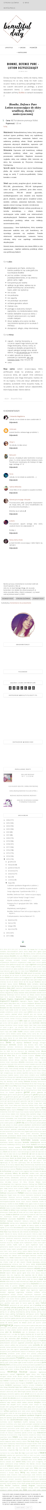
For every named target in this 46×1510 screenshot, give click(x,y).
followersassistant (5, 1090)
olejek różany (26, 1284)
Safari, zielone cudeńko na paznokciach (22, 888)
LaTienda (30, 1177)
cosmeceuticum (25, 1029)
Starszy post (38, 598)
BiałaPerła (3, 988)
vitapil (44, 1464)
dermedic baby (22, 1045)
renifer (15, 1376)
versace (8, 1462)
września (11, 871)
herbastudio (25, 1107)
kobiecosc (19, 1138)
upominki (3, 1457)
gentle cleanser (12, 1094)
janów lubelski (4, 1123)
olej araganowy (15, 1275)
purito (44, 1365)
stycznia (11, 929)
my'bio (21, 1242)
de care (15, 1038)
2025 (8, 823)
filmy (15, 1086)
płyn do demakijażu (13, 1332)
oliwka (2, 1286)
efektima (11, 1066)
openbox (24, 1288)
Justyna (12, 521)
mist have (43, 1229)
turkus (12, 1453)
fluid (5, 1088)
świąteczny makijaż (35, 1435)
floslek (44, 1086)
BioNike (22, 92)
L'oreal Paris (39, 1169)
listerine (2, 1186)
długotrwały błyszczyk (6, 1053)
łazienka (23, 1191)
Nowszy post (7, 598)
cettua (35, 1016)
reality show (42, 1369)
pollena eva (14, 1345)
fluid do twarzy (14, 1088)
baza (28, 980)
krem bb (10, 1152)
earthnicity (21, 1064)
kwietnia (11, 920)
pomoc (40, 1347)
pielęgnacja (6, 1325)
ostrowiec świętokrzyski (24, 1294)
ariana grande (41, 964)
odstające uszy (4, 1268)
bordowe (2, 1005)
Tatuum (43, 1439)
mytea (41, 1245)
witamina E (4, 1472)
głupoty (16, 1097)
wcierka (5, 1468)
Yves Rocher (5, 1485)
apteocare (13, 964)
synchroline (11, 1428)
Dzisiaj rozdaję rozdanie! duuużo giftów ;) (23, 791)
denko (8, 1042)
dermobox (10, 1047)
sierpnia (11, 874)
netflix (19, 1255)
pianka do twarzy (6, 1322)
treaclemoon (3, 1450)
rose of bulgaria (20, 1383)
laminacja (9, 1175)
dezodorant (3, 1049)
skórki (33, 1407)
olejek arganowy (16, 1277)
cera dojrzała (38, 1014)
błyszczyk (43, 1001)
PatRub (43, 1303)
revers (44, 1376)
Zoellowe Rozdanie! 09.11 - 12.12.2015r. (27, 775)
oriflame (37, 1292)
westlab (22, 1468)
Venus (40, 1459)
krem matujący (37, 1156)
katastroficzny (10, 1131)
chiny (1, 1018)
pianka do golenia (11, 1320)
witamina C (42, 1470)
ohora (29, 1273)
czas (41, 1034)
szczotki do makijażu (6, 1433)
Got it (29, 1507)
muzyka (16, 1242)
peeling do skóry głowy (14, 1310)
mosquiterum (26, 1238)
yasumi (38, 1483)
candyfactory (9, 1012)
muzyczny (10, 1242)
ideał (44, 1112)
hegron (2, 1105)
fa (26, 1079)
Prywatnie (20, 1358)
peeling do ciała (23, 1307)
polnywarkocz (23, 1345)
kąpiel (27, 1131)
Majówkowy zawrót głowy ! (16, 908)
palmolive (30, 1299)
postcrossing (42, 1349)
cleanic (26, 1025)
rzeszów (11, 1387)
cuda (10, 1031)
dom (38, 1053)
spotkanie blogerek (34, 1415)
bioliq (27, 992)
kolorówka (25, 1140)
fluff (1, 1088)
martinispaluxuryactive (7, 1201)
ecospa (44, 1064)
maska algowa (28, 1204)
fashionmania (42, 1081)
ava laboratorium (8, 969)
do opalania (17, 1053)
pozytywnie (3, 1351)
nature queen (4, 1253)
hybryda (26, 1112)
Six (40, 1404)
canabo (2, 1012)
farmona (27, 1081)
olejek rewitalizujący (15, 1284)
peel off (32, 1305)
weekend (11, 1468)
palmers (23, 1299)
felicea (8, 1084)
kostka (11, 1149)
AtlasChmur (28, 966)
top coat (19, 1448)
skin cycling (10, 1407)
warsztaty (36, 1466)
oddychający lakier (40, 1266)
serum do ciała (35, 1394)
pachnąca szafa (16, 1296)
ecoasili (27, 1064)
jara (15, 1123)
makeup (3, 1193)
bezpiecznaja (37, 986)
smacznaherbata (22, 1409)
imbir (17, 1114)
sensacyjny (3, 1394)
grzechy (18, 1101)
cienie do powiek (36, 1021)
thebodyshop (11, 1443)
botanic (24, 1005)
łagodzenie (11, 1191)
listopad (7, 1186)
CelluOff (26, 1014)
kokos (39, 1138)
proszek (44, 1356)
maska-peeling (24, 1214)
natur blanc (4, 1251)
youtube (43, 1483)
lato (35, 1177)
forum (35, 1090)
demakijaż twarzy (27, 1040)
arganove (32, 964)
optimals (43, 1288)
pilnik (9, 1328)
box (8, 1008)
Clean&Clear (8, 1025)
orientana (29, 1292)
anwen (29, 962)
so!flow (6, 1411)
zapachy (43, 1487)
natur (44, 1249)
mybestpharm (28, 1242)
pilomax (14, 1328)
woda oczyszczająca (24, 1475)
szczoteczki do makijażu (38, 1430)
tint (1, 1446)
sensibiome (10, 1394)
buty (34, 1010)
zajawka (11, 1488)
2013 (8, 859)
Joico (26, 1127)
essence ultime (19, 1075)
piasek (44, 1322)
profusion (3, 1356)
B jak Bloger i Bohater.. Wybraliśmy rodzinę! (23, 786)
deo (14, 1042)
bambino (43, 975)
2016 (8, 850)
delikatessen (42, 1038)
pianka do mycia (40, 1320)
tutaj (5, 126)
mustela (43, 1240)
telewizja (19, 1441)
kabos (1, 1129)
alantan (33, 954)
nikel (44, 1255)
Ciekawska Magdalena (17, 416)
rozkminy (25, 1385)
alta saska (20, 956)
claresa (2, 1025)
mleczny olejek (37, 1234)
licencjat (15, 1182)
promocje (15, 1356)
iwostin (12, 1120)
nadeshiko (24, 1247)
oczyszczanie (41, 1264)
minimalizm (12, 1229)
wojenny (23, 1477)
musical (37, 1240)
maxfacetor (42, 1217)
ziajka (29, 1490)
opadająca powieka (32, 1286)
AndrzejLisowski (41, 958)
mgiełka (6, 1225)
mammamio (29, 1195)
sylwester (43, 1426)
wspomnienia (27, 1479)
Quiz (44, 1367)
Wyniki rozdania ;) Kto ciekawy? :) (19, 900)
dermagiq (35, 1042)
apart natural (36, 962)
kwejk (1, 1169)
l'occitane (25, 1169)
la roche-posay (5, 1171)
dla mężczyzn (19, 1051)
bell (13, 986)
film (6, 1086)
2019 (8, 841)
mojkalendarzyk (22, 1236)
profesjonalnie (42, 1353)
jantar (11, 1123)
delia (36, 1038)
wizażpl (11, 1472)
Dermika (3, 1047)
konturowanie (42, 1144)
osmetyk (13, 1294)
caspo (25, 1012)
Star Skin (6, 1420)
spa (28, 1413)
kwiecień (13, 1169)
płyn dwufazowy (10, 1338)
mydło (15, 1245)
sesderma (3, 1402)
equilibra (25, 1073)
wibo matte (42, 1468)
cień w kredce (23, 1023)
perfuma (30, 1316)
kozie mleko (22, 1149)
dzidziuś (2, 1062)
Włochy (17, 1472)
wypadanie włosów (40, 1481)
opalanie (2, 1288)
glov (45, 1094)
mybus (35, 1242)
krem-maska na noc (39, 1162)
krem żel (29, 1162)
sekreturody (9, 1391)
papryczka (34, 1301)
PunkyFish (30, 1362)
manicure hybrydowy (23, 1197)
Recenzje (23, 1371)
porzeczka (3, 1349)
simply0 (36, 1404)
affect (35, 951)
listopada (11, 865)
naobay (9, 1249)
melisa (17, 1223)
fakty (1, 1081)
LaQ (41, 1175)
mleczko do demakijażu (31, 1232)
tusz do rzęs (20, 1453)
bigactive (2, 990)
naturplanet (13, 1253)
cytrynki (2, 1034)
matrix (29, 1217)
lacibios (21, 1171)
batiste (24, 980)
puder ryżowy (9, 1362)
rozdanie (8, 1385)
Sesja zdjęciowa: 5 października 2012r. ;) (22, 891)
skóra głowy (27, 1407)
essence (10, 1075)
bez (31, 986)
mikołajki (32, 1227)
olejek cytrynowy (27, 1277)
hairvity (43, 1101)
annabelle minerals (20, 960)
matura (35, 1217)
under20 (43, 1455)
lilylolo (44, 1182)
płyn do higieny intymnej (23, 1334)
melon (30, 1223)
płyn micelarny (22, 1338)
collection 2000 (23, 1027)
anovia (44, 960)
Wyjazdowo (26, 1481)
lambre (32, 1173)
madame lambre (37, 1191)
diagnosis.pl (36, 1049)
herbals (2, 1107)
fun (7, 1092)
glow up (2, 1097)
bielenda (35, 988)
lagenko (26, 1171)
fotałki (39, 1090)
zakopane (24, 1488)
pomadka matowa (5, 1347)
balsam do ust (9, 975)
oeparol (8, 1273)
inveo (15, 1118)
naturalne (43, 1251)
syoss (27, 1428)
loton (36, 1186)
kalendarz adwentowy (18, 1129)
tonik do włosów (5, 1448)
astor (23, 966)
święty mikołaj (23, 1437)
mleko (44, 1234)
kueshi (11, 1167)
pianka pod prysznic (34, 1322)
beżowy (44, 986)
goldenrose (37, 1097)
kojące (32, 1138)
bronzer (40, 1008)
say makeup (15, 1389)
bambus (2, 977)
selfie (15, 1391)
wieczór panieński (5, 1470)
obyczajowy (36, 1262)
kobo (23, 1138)
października (13, 868)
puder (38, 1360)
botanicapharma (41, 1005)
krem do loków (8, 1154)
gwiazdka (24, 1101)
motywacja (39, 1238)
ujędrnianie (19, 1455)
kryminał (38, 1165)
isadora (29, 1118)
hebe (44, 1103)
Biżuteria (19, 997)
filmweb (10, 1086)
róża (1, 1387)
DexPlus (43, 1047)
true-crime (22, 1450)
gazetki (33, 1092)
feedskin (2, 1084)
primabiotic (11, 1353)
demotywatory (37, 1040)
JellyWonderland (37, 1125)
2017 (8, 847)
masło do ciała (34, 1214)
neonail (14, 1255)
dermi (36, 1045)
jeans (34, 1123)
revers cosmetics (5, 1378)
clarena (43, 1023)
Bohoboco (38, 1003)
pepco (1, 1316)
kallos (27, 1129)
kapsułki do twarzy (40, 1129)
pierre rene (34, 1325)
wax (1, 1468)
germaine (20, 1094)
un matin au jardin (33, 1455)
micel (11, 1227)
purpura (10, 1367)
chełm (44, 1016)
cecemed (14, 1014)
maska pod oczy (24, 1212)
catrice (30, 1012)
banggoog (26, 977)
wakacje (10, 1466)
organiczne (34, 1290)
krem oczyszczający (6, 1160)
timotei (44, 1443)
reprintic (26, 1376)
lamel (37, 1173)
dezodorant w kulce (14, 1049)
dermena (30, 1045)
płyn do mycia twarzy (24, 1336)
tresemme (11, 1450)
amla (19, 958)
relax (38, 1374)
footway (13, 1090)
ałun (30, 956)
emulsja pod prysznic (24, 1070)
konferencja (11, 1144)
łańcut (18, 1191)
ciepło (30, 1023)
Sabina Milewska (15, 487)
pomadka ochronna (17, 1347)
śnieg (19, 1435)
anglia (2, 960)
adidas (26, 951)
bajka (40, 971)
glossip (41, 1094)
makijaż (21, 1192)
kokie (35, 1138)
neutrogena (25, 1255)
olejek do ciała (37, 1277)
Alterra (25, 956)
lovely (5, 1188)
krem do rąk (26, 1154)
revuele (44, 1378)
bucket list (17, 1010)
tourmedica (34, 1448)
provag (2, 1358)
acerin (21, 951)
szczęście (27, 1430)
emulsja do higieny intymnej (28, 1068)
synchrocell (3, 1428)
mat (1, 1217)
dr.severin (31, 1055)
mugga (10, 1240)
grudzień (10, 1101)
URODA (22, 47)
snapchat (41, 1409)
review (13, 1378)
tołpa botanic (16, 1446)
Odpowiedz (13, 422)
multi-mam (20, 1240)
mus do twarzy (30, 1240)
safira (25, 1387)
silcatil (19, 1404)
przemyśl (43, 1358)
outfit (44, 1294)
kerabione (3, 1133)
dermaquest (4, 1045)
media (44, 1219)
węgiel (27, 1468)
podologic (29, 1341)
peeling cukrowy (10, 1307)
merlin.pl (36, 1223)
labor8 (17, 1171)
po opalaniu (33, 1338)
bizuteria (12, 997)
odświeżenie (22, 1268)
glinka (31, 1094)
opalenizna (9, 1288)
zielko (39, 1490)
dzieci (8, 1062)
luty (40, 1188)
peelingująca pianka (32, 1314)
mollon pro (35, 1236)
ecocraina (39, 1064)
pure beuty (13, 1365)
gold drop (22, 1097)
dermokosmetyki (29, 1047)
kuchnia (6, 1167)
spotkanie (23, 1415)
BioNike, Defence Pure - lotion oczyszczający (24, 894)
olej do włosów (37, 1275)
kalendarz (7, 1129)
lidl (21, 1182)
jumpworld (43, 1127)
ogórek (24, 1273)
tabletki (30, 1437)
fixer (35, 1086)
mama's (22, 1195)
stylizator (3, 1424)
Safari (21, 1387)
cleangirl (20, 1025)
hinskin (26, 1110)
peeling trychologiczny (17, 1314)
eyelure (23, 1079)
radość (11, 1369)
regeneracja (42, 1372)
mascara (28, 1201)
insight (17, 1116)
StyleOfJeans (18, 1422)
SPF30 (44, 1413)
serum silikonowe (27, 1400)
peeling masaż (41, 1312)
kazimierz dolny (20, 1131)
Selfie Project (22, 1391)
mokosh (29, 1236)
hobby (44, 1110)
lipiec (36, 1184)
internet (2, 1118)
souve (19, 1413)
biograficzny (9, 992)
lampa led (25, 1175)
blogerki (3, 999)
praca (9, 1351)
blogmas (10, 999)
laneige (31, 1175)
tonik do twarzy (40, 1446)
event (14, 1077)
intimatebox (9, 1118)
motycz (33, 1238)
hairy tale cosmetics (7, 1103)
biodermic (35, 990)
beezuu (9, 986)
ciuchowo (36, 1023)
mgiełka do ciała (15, 1225)
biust (6, 997)
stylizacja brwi (41, 1422)
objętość (22, 1262)
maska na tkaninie (33, 1208)
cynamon (38, 1031)
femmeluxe (25, 1084)
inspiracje (36, 1116)
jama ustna (42, 1120)
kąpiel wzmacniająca (35, 1131)
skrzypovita (39, 1407)
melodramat (24, 1223)
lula (31, 1188)
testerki (24, 1441)
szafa (31, 1428)
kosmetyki (40, 1147)
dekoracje (31, 1038)
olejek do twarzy (32, 1279)
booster (44, 1003)
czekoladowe (7, 1036)
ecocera (32, 1064)
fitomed (30, 1086)
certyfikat (30, 1016)
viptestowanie (9, 1464)
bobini (6, 1003)
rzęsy (17, 1387)
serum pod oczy (37, 1398)
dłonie (43, 1051)
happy (36, 1103)
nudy (32, 1260)
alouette (13, 956)
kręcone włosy (19, 1165)
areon (23, 964)
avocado (31, 969)
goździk (14, 1099)
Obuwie (28, 1262)
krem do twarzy (12, 1156)
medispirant (17, 1221)
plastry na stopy (5, 1330)
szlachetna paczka (20, 1433)
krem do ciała (36, 1152)
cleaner (15, 1025)
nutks (40, 1260)
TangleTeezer (4, 1439)
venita (35, 1459)
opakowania (42, 1286)
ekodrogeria (28, 1066)
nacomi (11, 1247)
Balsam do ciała (21, 973)
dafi (30, 1036)
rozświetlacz (39, 1385)
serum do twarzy (34, 1396)
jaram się (20, 1122)
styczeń (10, 1422)
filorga (24, 1086)
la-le (13, 1171)
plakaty (26, 1328)
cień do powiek (13, 1023)
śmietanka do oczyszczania (8, 1435)
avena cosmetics (19, 969)
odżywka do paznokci (18, 1270)
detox (37, 1047)
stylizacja (32, 1422)
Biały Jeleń (11, 988)
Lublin (26, 1188)
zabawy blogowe (28, 1485)
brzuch (2, 1010)
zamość (36, 1488)
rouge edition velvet (40, 1383)
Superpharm (9, 1426)
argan (27, 964)
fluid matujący (26, 1088)
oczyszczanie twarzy (8, 1266)
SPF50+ (2, 1415)
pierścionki (3, 1328)
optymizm (11, 1290)
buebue (24, 1010)
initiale (44, 1114)
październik (13, 1305)
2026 (8, 820)
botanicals (31, 1005)
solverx (28, 1411)
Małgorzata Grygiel (6, 1195)
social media (21, 1411)
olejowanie (35, 1283)
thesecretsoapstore (21, 1443)
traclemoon (42, 1448)
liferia (25, 1182)
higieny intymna (11, 1110)
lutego (10, 926)
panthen (15, 1301)
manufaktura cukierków (7, 1199)
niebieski (39, 1255)
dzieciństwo (14, 1062)
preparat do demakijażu (28, 1351)
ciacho (16, 1021)
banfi (21, 977)
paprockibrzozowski (25, 1301)
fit (27, 1086)
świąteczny (25, 1435)
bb (8, 982)
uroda (18, 1457)
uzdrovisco (24, 1459)
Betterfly (27, 986)
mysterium (34, 1245)
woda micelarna (12, 1475)
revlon (39, 1378)
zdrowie (15, 1490)
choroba (12, 1018)
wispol (36, 1470)
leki (35, 1180)
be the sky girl (29, 982)
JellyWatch (28, 1125)
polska (30, 1345)
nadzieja (30, 1247)
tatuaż (38, 1439)
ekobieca (21, 1066)
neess (34, 1253)
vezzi (13, 1462)
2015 (8, 853)
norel (38, 1258)
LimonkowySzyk (5, 1184)
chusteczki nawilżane (6, 1021)
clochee (43, 1025)
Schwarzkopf (36, 1389)
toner (22, 1446)
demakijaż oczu (15, 1040)
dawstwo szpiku (41, 1036)
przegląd (37, 1358)
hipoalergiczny (33, 1110)
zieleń (34, 1490)
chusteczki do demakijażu (38, 1018)
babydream (34, 971)
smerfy (29, 1409)
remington (3, 1376)
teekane (2, 1441)
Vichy (24, 1461)
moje (15, 1236)
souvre (24, 1413)
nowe (11, 1260)
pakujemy (38, 1296)
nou (45, 1258)
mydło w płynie (24, 1245)
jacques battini (21, 1120)
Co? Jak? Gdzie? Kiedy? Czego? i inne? (20, 897)
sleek (1, 1409)
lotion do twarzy (18, 1186)
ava (1, 969)
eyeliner (17, 1079)
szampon (42, 1428)
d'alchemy (21, 1036)
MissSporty (36, 1229)
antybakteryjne (4, 962)
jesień (44, 1125)
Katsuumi (12, 455)
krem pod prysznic (35, 1160)
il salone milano (5, 1114)
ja (15, 1120)
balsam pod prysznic (33, 975)
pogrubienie (37, 1343)
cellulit (20, 1014)
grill (6, 1101)
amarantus (42, 956)
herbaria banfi (16, 1107)
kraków (29, 1149)
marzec (18, 1201)
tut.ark (27, 1453)
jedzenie (21, 1125)
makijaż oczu (28, 1193)
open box (16, 1288)
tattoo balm (31, 1439)
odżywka (37, 1268)
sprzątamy (37, 1417)
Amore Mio (24, 958)
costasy (44, 1029)
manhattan (3, 1197)
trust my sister (31, 1450)
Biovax (32, 995)
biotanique (10, 995)
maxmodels (12, 1219)
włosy (22, 1472)
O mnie (26, 3)
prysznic (13, 1358)
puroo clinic (3, 1367)
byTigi (38, 1010)
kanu (31, 1129)
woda (40, 1472)
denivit (2, 1042)
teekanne (8, 1441)
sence (33, 1391)
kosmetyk (27, 1147)
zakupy (30, 1488)
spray (44, 1415)
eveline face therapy (6, 1077)
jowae (37, 1127)
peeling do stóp (27, 1310)
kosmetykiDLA (4, 1149)
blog (44, 997)
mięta (26, 1227)
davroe (34, 1036)
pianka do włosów (20, 1322)
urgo (9, 1457)
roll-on (2, 1383)
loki (12, 1186)
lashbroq (7, 1177)
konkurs (34, 1144)
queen (40, 1367)
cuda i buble (18, 1031)
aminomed (14, 958)
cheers (40, 1016)
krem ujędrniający (20, 1162)
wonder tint (34, 1477)
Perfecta (17, 1316)
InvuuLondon (22, 1118)
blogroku (30, 1001)
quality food (34, 1367)
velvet (30, 1459)
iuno (42, 1118)
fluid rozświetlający (39, 1088)
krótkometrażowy (30, 1165)
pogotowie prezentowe (25, 1343)
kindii (40, 1136)
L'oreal (31, 1169)
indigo (39, 1114)
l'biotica (19, 1169)
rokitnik (43, 1381)
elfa (42, 1066)
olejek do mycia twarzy (18, 1279)
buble (11, 1010)
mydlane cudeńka (6, 1245)
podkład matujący (20, 1341)
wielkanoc (15, 1470)
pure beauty (37, 1362)
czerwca (11, 880)
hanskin (17, 1103)
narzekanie (31, 1249)
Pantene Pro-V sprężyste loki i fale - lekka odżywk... (22, 904)
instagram (42, 1116)
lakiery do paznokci (21, 1173)
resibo (31, 1376)
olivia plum (42, 1284)
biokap (16, 992)
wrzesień (11, 1479)
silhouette (25, 1404)
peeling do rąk (34, 1307)
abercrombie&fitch (12, 951)
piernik (28, 1325)
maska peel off (13, 1212)
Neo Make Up (41, 1253)
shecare (13, 1402)
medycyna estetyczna (29, 1221)
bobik (1, 1003)
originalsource (4, 1294)
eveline (43, 1075)
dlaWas (38, 1051)
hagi (29, 1101)
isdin (38, 1118)
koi (29, 1138)
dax (1, 1038)
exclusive (37, 1077)
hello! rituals (9, 1105)
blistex (40, 997)
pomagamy (27, 1347)
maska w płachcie (12, 1214)
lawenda (2, 1180)
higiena (37, 1107)
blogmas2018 (41, 999)
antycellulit (13, 962)
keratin (17, 1133)
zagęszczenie (4, 1488)
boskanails (17, 1005)
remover (9, 1376)
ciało (21, 1020)
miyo (9, 1232)
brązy (35, 1008)
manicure (12, 1197)
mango (44, 1195)
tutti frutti (33, 1453)
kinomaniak (11, 1138)
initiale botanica (5, 1116)
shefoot (24, 1402)
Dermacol (27, 1042)
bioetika (2, 992)
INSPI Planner (27, 1116)
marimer (24, 1199)
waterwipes (42, 1466)
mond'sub (9, 1238)
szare (17, 1430)
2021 (8, 835)
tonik (33, 1446)
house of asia (19, 1112)
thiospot (29, 1443)
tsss (9, 1453)
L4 (45, 1169)
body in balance (22, 1003)
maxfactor (3, 1219)
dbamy (10, 1038)
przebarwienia (29, 1358)
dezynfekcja (24, 1049)
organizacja (20, 1292)
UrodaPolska (35, 1457)
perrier (2, 1318)
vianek (18, 1461)
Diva (1, 1051)
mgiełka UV (3, 1227)
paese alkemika (30, 1296)
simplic (31, 1404)
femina (12, 1084)
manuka (17, 1199)
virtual (16, 1464)
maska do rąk (4, 1206)
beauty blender (13, 984)
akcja (8, 954)
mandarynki (37, 1195)
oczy (33, 1264)
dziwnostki (10, 1064)
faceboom (37, 1079)
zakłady (17, 1488)
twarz (43, 1452)
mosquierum (17, 1238)
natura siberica (27, 1251)
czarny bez (35, 1034)
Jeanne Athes (29, 1123)
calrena (43, 1010)
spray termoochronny (20, 1417)
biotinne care (25, 995)
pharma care (20, 1318)
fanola (15, 1081)
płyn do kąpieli (36, 1334)
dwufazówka (4, 1060)
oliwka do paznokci (11, 1286)
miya (5, 1232)
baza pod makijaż (36, 980)
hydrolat (37, 1112)
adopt (30, 951)
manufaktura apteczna (38, 1197)
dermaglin (43, 1042)
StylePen (25, 1422)
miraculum (20, 1229)
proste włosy (28, 1356)
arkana (8, 966)
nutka (37, 1260)
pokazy (44, 1343)
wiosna (26, 1470)
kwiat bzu (7, 1169)
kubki (1, 1167)
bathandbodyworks (15, 980)
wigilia (21, 1470)
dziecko (22, 1062)
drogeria (24, 1058)
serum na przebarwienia (23, 1398)
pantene (2, 1301)
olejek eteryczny (11, 1281)
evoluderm (19, 1077)
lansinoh (36, 1175)
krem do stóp (36, 1154)
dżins (15, 1064)
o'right (11, 1262)
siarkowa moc (4, 1404)
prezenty (3, 1353)
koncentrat (3, 1144)
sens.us (44, 1391)
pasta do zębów (34, 1303)
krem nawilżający (39, 1158)
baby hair (18, 971)
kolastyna (3, 1140)
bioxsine (43, 995)
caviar (39, 1012)
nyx (1, 1262)
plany (44, 1328)
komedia (35, 1140)
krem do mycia (17, 1154)
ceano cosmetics (5, 1014)
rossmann (29, 1383)
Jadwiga (29, 1120)
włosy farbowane (32, 1472)
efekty (16, 1066)
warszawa (29, 1466)
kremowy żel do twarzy (7, 1165)
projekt (8, 1356)
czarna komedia (11, 1034)
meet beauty (41, 1221)
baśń (7, 980)
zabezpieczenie (41, 1485)
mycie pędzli (42, 1242)
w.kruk (2, 1466)
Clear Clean (33, 1025)
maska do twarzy (24, 1206)
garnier (27, 1092)
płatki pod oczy (34, 1330)
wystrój (9, 1483)
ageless (40, 951)
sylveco (37, 1426)
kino (44, 1136)
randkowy (17, 1369)
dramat (37, 1055)
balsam (12, 973)
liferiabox (31, 1182)
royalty (2, 1385)
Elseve (11, 1068)
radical (2, 1369)
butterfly (30, 1010)
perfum (23, 1316)
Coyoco (2, 1031)
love (39, 1186)
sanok (40, 1387)
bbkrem (21, 982)
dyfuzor (11, 1060)
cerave (25, 1016)
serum (27, 1394)
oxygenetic (3, 1296)
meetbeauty (4, 1223)
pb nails (20, 1305)
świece (10, 1437)
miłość (37, 1227)
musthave (3, 1242)
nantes (44, 1247)
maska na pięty (11, 1208)
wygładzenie (13, 1481)
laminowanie (17, 1175)
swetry (29, 1426)
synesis (23, 1428)
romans (6, 1383)
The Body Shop (33, 1441)
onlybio (22, 1286)
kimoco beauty (33, 1136)
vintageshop (39, 1462)
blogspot (36, 1001)
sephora (17, 1394)
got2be (10, 1099)
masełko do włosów (13, 1204)
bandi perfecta (14, 977)
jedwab (39, 1123)
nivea (12, 1257)
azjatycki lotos (41, 969)
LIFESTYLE (9, 47)
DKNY (8, 1051)
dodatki (24, 1053)
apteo (7, 964)
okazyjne (3, 1275)
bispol (1, 997)
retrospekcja (38, 1376)
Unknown (12, 429)
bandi (7, 977)
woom (40, 1477)
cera (31, 1014)
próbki (7, 1358)
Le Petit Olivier (22, 1180)
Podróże (43, 1340)
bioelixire (42, 990)
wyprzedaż (3, 1483)
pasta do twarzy (21, 1303)
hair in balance (36, 1101)
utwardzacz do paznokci (12, 1459)
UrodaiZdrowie (26, 1457)
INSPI (21, 1116)
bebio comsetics (32, 984)
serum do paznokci (9, 1396)
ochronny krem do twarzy (21, 1264)
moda (6, 1236)
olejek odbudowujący (22, 1281)
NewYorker (33, 1255)
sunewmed (36, 1424)
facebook (30, 1079)
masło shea (42, 1214)
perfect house (8, 1316)
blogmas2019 (5, 1001)
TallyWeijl (39, 1437)
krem (5, 1152)
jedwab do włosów (12, 1125)
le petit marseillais (11, 1180)
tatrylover (24, 1439)
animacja (9, 960)
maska (21, 1204)
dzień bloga (38, 1062)
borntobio (9, 1005)
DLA (12, 1051)
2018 (8, 844)
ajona (44, 951)
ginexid (26, 1094)
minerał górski (4, 1229)
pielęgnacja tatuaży (20, 1325)
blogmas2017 (30, 999)
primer (18, 1353)
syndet (17, 1428)
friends (44, 1090)
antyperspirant (22, 962)
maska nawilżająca (21, 1210)
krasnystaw (35, 1149)
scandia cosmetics (25, 1389)
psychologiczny (25, 1360)
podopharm (35, 1341)
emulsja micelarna (10, 1070)
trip (17, 1450)
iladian (13, 1114)
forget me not (21, 1090)
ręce (1, 1381)
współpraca (35, 1479)
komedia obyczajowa (15, 1142)
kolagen (43, 1138)
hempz (31, 1105)
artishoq (18, 966)
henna (36, 1105)
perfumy (43, 1316)
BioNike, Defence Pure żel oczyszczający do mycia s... (23, 912)
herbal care (42, 1105)
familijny (10, 1081)
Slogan (5, 1409)
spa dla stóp (33, 1413)
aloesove (6, 956)
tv (38, 1453)
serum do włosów (9, 1398)
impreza (22, 1114)
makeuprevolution (11, 1193)
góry (18, 1099)
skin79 (16, 1407)
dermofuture (19, 1047)
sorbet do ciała (12, 1413)
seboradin (3, 1391)
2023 (8, 829)
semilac (28, 1391)
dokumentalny (32, 1053)
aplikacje (2, 964)
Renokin (20, 1376)
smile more (35, 1409)
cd (45, 1012)
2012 (8, 933)
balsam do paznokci (34, 973)
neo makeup (4, 1255)
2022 (8, 832)
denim (44, 1040)
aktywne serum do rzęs (17, 954)
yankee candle (30, 1483)
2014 (8, 856)
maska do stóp (13, 1206)
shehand (30, 1402)
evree (25, 1077)
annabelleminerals (34, 960)
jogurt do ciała (19, 1127)
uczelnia (9, 1455)
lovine (15, 1188)
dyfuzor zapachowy (21, 1060)
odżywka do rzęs (31, 1270)
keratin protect (25, 1133)
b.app (1, 971)
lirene (40, 1184)
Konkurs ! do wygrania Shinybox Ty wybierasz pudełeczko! (27, 801)
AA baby (41, 949)
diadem (30, 1049)
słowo (14, 1409)
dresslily (10, 1058)
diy (5, 1051)
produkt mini (25, 1353)
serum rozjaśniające (15, 1400)
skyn (44, 1407)
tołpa (9, 1446)
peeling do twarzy (39, 1310)
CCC (43, 1012)
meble (39, 1219)
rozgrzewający (17, 1385)
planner (31, 1328)
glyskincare (9, 1097)
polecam (7, 1345)
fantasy (20, 1081)
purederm (38, 1365)
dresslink (17, 1058)
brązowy (30, 1008)
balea (44, 971)
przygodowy (4, 1360)
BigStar (8, 990)
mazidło (28, 1219)
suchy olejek (17, 1424)
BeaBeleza (38, 982)
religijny (43, 1374)
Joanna (2, 1127)
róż (45, 1385)
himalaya (20, 1110)
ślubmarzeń (41, 1433)
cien (29, 1021)
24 (20, 949)
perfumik (36, 1316)
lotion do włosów (29, 1186)
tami (44, 1437)
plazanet (25, 1330)
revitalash (19, 1378)
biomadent (32, 992)
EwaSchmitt (30, 1077)
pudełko (33, 1360)
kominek (43, 1142)
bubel (7, 1010)
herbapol (8, 1107)
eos (15, 1073)
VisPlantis (22, 1464)
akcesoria (3, 954)
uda (14, 1455)
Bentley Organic (19, 986)
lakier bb (32, 1171)
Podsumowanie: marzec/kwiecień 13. (21, 916)
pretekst (43, 1351)
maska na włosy (9, 1210)
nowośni (21, 1260)
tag (35, 1437)
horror (10, 1112)
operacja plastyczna (34, 1288)
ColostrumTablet (41, 1027)
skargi (44, 1404)
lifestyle (38, 1182)
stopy (26, 1420)
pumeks (24, 1362)
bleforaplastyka (32, 997)
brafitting (24, 1008)
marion (29, 1199)
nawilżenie (29, 1253)
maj (45, 1191)
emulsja (15, 1068)
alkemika (38, 954)
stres (39, 1420)
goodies (2, 1099)
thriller (35, 1443)
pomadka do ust (39, 1345)
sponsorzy (9, 1415)
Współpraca (9, 8)
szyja (34, 1433)
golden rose (29, 1097)
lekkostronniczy (41, 1180)
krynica (44, 1165)
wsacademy (18, 1479)
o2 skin (16, 1262)
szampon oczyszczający (7, 1430)
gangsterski (19, 1092)
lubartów (20, 1188)
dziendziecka (29, 1062)
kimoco (24, 1136)
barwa (39, 977)
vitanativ (38, 1464)
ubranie (3, 1455)
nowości (16, 1260)
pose (8, 1349)
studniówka (3, 1422)
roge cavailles (37, 1381)
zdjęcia (10, 1490)
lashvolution (15, 1177)
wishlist (31, 1470)
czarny (29, 1034)
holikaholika (3, 1112)
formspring (29, 1090)
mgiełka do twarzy (27, 1225)
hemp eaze (24, 1105)
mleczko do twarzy (11, 1234)
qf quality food (25, 1367)
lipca (10, 877)
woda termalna (37, 1475)
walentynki (17, 1466)
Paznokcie (4, 1305)
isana (34, 1118)
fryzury (2, 1092)
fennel (31, 1084)
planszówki (38, 1328)
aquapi (18, 964)
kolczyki (10, 1140)
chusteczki (25, 1018)
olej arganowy (26, 1275)
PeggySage (43, 1314)
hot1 (13, 1112)
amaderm (35, 956)
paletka (43, 1296)
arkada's (2, 966)
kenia (44, 1131)
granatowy (23, 1099)
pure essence (31, 1365)
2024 (8, 826)
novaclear (3, 1260)
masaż (23, 1201)
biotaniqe (3, 995)
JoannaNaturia (9, 1127)
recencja (2, 1372)
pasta (13, 1303)
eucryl (37, 1075)
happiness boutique (27, 1103)
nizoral (33, 1258)
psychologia (17, 1360)
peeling (38, 1305)
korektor (18, 1147)
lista (44, 1184)
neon (9, 1255)
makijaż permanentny (39, 1193)
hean (40, 1103)
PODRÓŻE (33, 47)
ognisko (19, 1273)
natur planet (12, 1251)
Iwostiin (7, 1120)
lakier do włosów (40, 1171)
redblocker (33, 1372)
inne (12, 1116)
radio (6, 1369)
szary (21, 1430)
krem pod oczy (21, 1160)
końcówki (11, 1147)
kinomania (3, 1138)
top (14, 1448)
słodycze (10, 1409)
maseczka (35, 1201)
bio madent (21, 990)
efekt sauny (3, 1066)
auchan (38, 966)
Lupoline (35, 1188)
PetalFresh (7, 1318)
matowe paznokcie (19, 1217)
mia (8, 1227)
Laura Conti (42, 1177)
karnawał (3, 1131)
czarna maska (21, 1034)
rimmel (5, 1381)
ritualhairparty (13, 1381)
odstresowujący (13, 1268)
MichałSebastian (19, 1227)
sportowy (16, 1415)
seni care (38, 1391)
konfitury (18, 1144)
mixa (1, 1232)
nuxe (44, 1260)
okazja (38, 1273)
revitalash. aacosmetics (30, 1378)
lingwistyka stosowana (21, 1184)
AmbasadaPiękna (5, 958)
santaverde (8, 1389)
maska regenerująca (35, 1212)
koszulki (15, 1149)
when (31, 1468)
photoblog (28, 1318)
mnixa (2, 1236)
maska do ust (35, 1206)
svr (25, 1426)
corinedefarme (16, 1029)
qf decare (16, 1367)
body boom (12, 1003)
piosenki (20, 1328)
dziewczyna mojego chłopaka (19, 500)
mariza (34, 1199)
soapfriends (13, 1411)
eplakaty (19, 1073)
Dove (1, 1055)
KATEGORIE (22, 52)
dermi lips (42, 1045)
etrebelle (32, 1075)
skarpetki (2, 1407)
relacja (33, 1374)
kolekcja (17, 1140)
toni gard (27, 1446)
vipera (2, 1464)
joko (29, 1127)
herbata (32, 1107)
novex (8, 1260)
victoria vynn (31, 1462)
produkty (33, 1353)
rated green (33, 1369)
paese (23, 1296)
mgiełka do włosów (40, 1225)
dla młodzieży (30, 1051)
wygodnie (20, 1481)
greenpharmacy (38, 1099)
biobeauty (28, 990)
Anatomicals (32, 958)
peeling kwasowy (31, 1312)
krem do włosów (25, 1156)
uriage (14, 1457)
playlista (19, 1330)
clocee (39, 1025)
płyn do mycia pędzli (10, 1336)
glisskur (36, 1094)
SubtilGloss (9, 1424)
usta (1, 1459)
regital (28, 1374)
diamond (43, 1049)
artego (13, 966)
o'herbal (5, 1262)
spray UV (30, 1417)
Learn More (20, 1507)
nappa (25, 1249)
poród (44, 1347)
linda (12, 1184)
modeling (10, 1236)
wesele (17, 1468)
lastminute (23, 1177)
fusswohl (11, 1092)
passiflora (7, 1303)
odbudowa (30, 1266)
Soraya (38, 1411)
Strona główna (11, 3)
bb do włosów (13, 982)
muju (14, 1240)
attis (34, 966)
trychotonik (3, 1453)
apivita (44, 962)
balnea (2, 973)
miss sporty (27, 1229)
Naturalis (36, 1251)
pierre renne (42, 1325)
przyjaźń (10, 1360)
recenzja (12, 1371)
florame (39, 1086)
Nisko (2, 1257)
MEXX (1, 1225)
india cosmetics (31, 1114)
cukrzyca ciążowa (28, 1031)
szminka (29, 1433)
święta (15, 1437)
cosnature (38, 1029)
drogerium (43, 1058)
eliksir (6, 1068)
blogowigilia (23, 1001)
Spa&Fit (39, 1413)
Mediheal (3, 1221)
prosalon (21, 1356)
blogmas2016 (19, 999)
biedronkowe (27, 988)
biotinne (17, 995)
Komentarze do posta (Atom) (20, 603)
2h (22, 949)
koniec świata (26, 1144)
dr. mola (18, 1055)
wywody (14, 1483)
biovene (37, 995)
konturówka (3, 1147)
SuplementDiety (19, 1426)
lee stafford (30, 1180)
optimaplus (3, 1290)
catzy (35, 1012)
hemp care (17, 1105)
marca (10, 923)
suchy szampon (27, 1424)
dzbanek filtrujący (34, 1060)
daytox (5, 1038)
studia (44, 1420)
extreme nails (10, 1079)
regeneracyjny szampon (7, 1374)
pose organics (15, 1349)
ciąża (25, 1021)
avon (35, 969)
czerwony (15, 1036)
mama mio (16, 1195)
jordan (33, 1127)
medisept (10, 1221)
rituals (21, 1381)
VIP (45, 1462)
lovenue (10, 1188)
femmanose (18, 1084)
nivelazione (17, 1258)
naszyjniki (39, 1249)
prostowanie (37, 1356)
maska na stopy (21, 1208)
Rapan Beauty (24, 1369)
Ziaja (25, 1490)
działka (44, 1060)
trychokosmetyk (41, 1450)
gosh (6, 1099)
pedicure (26, 1305)
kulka (16, 1167)
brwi (44, 1008)
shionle (44, 1402)
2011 (8, 936)
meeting (12, 1223)
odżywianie (30, 1268)
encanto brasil (36, 1070)
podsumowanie (5, 1343)
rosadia (12, 1383)
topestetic (26, 1448)
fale (5, 1081)
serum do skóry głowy (21, 1396)
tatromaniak (13, 1439)
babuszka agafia (9, 971)
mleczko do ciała (17, 1232)
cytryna (43, 1031)
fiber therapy (38, 1084)
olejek (8, 1277)
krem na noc (27, 1158)
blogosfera (15, 1001)
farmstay (34, 1081)
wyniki (32, 1481)
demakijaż (4, 1040)
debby (21, 1038)
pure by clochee (22, 1365)
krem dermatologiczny (24, 1152)
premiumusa (16, 1351)
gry (14, 1101)
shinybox (37, 1402)
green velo (30, 1099)
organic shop (25, 1290)
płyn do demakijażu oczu (31, 1332)
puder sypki (17, 1362)
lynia (5, 1191)
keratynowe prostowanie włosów (10, 1136)
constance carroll (5, 1029)
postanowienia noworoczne (29, 1349)
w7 (5, 1466)
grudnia (11, 862)
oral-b (17, 1290)
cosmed (32, 1029)
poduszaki (14, 1343)
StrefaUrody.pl (33, 1420)
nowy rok (28, 1260)
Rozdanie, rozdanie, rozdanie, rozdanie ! (23, 795)
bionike (39, 992)
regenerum (20, 1374)
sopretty (33, 1411)
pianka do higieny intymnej (26, 1320)
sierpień (13, 1404)
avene (26, 969)
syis (32, 1426)
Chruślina (18, 1018)
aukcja (44, 966)
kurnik (32, 1167)
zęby (20, 1490)
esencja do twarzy (35, 1073)
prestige (38, 1351)
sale (29, 1387)
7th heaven (31, 949)
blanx (25, 997)
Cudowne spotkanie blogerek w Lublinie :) (22, 885)
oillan (33, 1273)
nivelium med (26, 1258)
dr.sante (24, 1055)
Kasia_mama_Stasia (16, 540)
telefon (14, 1441)
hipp (40, 1110)
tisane (5, 1446)
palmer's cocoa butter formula (10, 1299)
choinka (6, 1018)
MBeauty (34, 1219)
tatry (18, 1439)
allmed (44, 954)
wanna (23, 1466)
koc (26, 1138)
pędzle (13, 1318)
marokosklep (42, 1199)
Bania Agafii (33, 977)
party (40, 1301)
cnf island (3, 1027)
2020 (8, 838)
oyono (8, 1296)
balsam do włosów (20, 975)
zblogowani (3, 1490)
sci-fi (44, 1389)
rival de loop (28, 1381)
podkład (2, 1341)
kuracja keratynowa (24, 1167)
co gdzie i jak (12, 1027)
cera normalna (10, 1016)
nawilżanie (21, 1253)
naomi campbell (17, 1249)
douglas (43, 1053)
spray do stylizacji (6, 1417)
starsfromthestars (16, 1420)
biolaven (21, 992)
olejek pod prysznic (35, 1281)
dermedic (12, 1045)
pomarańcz (34, 1347)
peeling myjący (4, 1314)
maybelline (21, 1219)
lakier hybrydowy (6, 1173)
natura (19, 1251)
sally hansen (34, 1387)
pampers (36, 1299)
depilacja (19, 1042)
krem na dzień (15, 1158)
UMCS (25, 1455)
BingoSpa (14, 990)
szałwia (36, 1428)
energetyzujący (8, 1073)
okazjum (43, 1273)
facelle (43, 1079)
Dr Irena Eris (9, 1055)
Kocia (11, 474)
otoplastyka (37, 1294)
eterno (26, 1075)
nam (39, 1247)
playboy (13, 1330)
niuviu (7, 1258)
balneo (7, 973)
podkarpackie (42, 1338)
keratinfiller (35, 1133)
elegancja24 (36, 1066)
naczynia (17, 1247)
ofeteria (14, 1273)
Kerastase (10, 1133)
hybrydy (31, 1112)
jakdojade (35, 1120)
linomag (31, 1184)
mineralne (43, 1227)
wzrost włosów (21, 1483)
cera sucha (19, 1016)
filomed (19, 1086)
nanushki (3, 1249)
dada (27, 1036)
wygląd (7, 1481)
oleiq (8, 1275)
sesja (8, 1402)
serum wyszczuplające (39, 1400)
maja (10, 883)
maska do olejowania (39, 1204)
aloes (1, 956)
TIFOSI (39, 1443)
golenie (44, 1097)
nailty (35, 1247)
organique (11, 1292)
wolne (29, 1477)
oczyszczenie (21, 1266)
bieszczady (42, 988)
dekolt (25, 1038)
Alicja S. (12, 442)
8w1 (36, 949)
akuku (28, 954)
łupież (29, 1191)
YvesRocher (16, 1485)
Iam (41, 1112)
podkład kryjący (10, 1341)
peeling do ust (4, 1312)
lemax (2, 1182)
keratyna (43, 1133)
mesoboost (43, 1223)
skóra (21, 1407)
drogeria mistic (33, 1058)
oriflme (44, 1292)
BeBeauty (22, 984)
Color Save (32, 1027)
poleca (2, 1345)
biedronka (19, 988)
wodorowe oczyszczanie (13, 1477)
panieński (43, 1299)
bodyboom (30, 1003)
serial (22, 1394)
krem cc (15, 1152)
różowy (5, 1387)
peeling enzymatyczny (17, 1312)
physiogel (34, 1318)
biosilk (44, 992)
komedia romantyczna (31, 1142)
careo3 (16, 1012)
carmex (20, 1012)
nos (42, 1258)
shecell (19, 1402)
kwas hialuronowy (40, 1167)
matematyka (7, 1217)
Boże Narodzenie (15, 1008)
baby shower (25, 971)
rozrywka (31, 1385)
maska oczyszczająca (35, 1210)
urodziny (43, 1457)
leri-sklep (8, 1182)
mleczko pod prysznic (25, 1234)
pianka (39, 1318)
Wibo (36, 1468)
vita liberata (30, 1464)
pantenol (9, 1301)
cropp (6, 1031)
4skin (25, 949)
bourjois (3, 1008)
